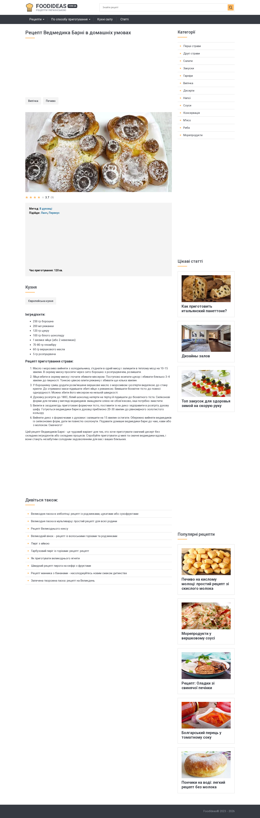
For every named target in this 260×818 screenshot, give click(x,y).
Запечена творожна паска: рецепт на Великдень (63, 580)
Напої (187, 98)
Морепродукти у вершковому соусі (198, 635)
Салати (188, 61)
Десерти (188, 90)
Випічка (33, 100)
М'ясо (187, 120)
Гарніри (188, 75)
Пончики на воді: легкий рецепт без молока (203, 784)
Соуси (187, 105)
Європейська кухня (40, 300)
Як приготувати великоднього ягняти (55, 558)
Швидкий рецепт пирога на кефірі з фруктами (61, 565)
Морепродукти (193, 135)
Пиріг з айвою (40, 543)
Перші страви (192, 46)
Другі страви (191, 53)
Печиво (51, 100)
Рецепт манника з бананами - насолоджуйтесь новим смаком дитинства (79, 573)
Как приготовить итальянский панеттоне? (204, 308)
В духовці (46, 208)
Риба (186, 127)
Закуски (188, 68)
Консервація (191, 113)
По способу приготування (69, 19)
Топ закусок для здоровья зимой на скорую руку (206, 403)
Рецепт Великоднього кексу (49, 528)
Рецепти (35, 19)
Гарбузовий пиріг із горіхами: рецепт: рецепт (60, 551)
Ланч (44, 212)
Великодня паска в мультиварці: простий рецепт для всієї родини (74, 521)
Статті (124, 19)
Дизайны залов (196, 356)
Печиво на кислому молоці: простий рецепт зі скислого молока (205, 584)
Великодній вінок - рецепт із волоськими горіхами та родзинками (74, 536)
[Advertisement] (98, 70)
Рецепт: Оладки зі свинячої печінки (198, 685)
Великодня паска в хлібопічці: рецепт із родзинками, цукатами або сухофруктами (84, 514)
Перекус (54, 212)
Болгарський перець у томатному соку (201, 735)
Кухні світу (105, 19)
